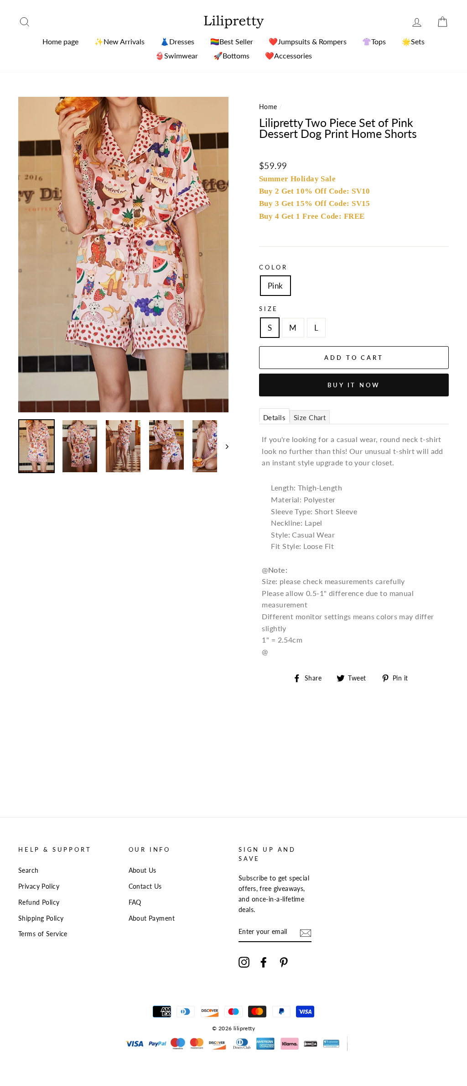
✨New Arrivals (119, 41)
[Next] (222, 446)
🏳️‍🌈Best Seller (231, 41)
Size (268, 308)
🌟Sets (413, 41)
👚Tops (374, 41)
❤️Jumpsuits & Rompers (308, 41)
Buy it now (353, 385)
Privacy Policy (38, 886)
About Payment (152, 918)
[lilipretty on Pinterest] (283, 961)
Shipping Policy (40, 918)
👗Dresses (177, 41)
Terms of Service (42, 934)
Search (28, 870)
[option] (123, 254)
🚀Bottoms (231, 55)
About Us (142, 870)
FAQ (135, 902)
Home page (60, 41)
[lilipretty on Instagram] (244, 961)
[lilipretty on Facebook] (263, 961)
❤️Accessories (288, 55)
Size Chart (310, 417)
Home (268, 107)
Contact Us (145, 886)
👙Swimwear (176, 55)
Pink (275, 285)
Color (273, 267)
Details (274, 417)
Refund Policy (39, 902)
